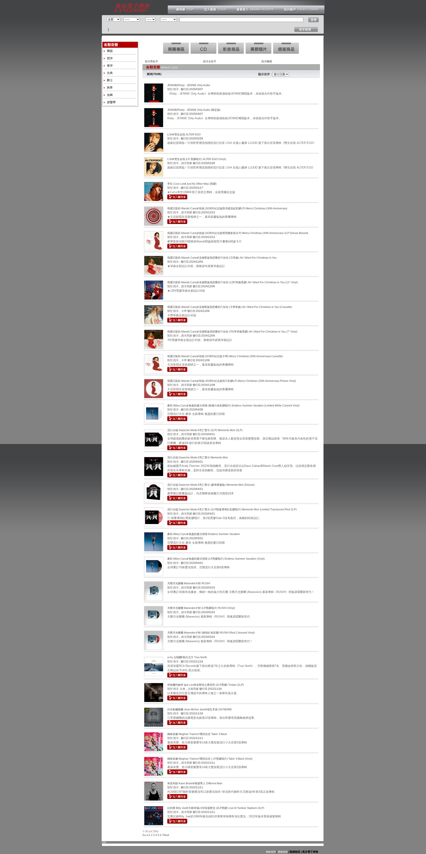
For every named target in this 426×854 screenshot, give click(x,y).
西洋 (110, 58)
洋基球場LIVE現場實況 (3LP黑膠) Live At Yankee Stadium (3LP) (226, 808)
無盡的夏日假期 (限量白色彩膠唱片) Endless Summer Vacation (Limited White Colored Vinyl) (244, 405)
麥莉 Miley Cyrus (177, 405)
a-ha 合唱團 (174, 657)
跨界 (110, 87)
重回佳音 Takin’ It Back (213, 734)
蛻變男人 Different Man (208, 783)
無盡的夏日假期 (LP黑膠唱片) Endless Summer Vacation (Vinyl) (227, 558)
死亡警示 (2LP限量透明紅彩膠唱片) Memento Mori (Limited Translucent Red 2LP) (248, 509)
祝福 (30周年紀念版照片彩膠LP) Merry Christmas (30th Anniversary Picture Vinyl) (247, 380)
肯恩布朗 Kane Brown (180, 783)
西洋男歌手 (151, 61)
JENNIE (172, 85)
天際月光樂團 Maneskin (181, 583)
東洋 (110, 65)
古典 (110, 73)
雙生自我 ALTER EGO (187, 134)
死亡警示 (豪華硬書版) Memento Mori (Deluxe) (227, 484)
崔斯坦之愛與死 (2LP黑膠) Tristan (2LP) (220, 684)
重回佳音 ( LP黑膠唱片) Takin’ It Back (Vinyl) (226, 758)
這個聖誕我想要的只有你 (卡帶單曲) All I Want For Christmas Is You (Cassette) (245, 307)
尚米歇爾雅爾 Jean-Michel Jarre (186, 709)
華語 (110, 51)
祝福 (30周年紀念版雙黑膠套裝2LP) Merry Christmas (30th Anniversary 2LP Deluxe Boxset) (253, 233)
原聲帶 (111, 102)
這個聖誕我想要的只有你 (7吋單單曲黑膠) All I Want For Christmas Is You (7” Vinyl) (248, 331)
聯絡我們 (271, 851)
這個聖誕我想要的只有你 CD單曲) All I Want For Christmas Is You (238, 257)
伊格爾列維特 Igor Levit (181, 684)
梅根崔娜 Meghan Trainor (183, 734)
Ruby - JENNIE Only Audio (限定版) (199, 109)
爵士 (110, 80)
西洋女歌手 (209, 61)
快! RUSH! (204, 583)
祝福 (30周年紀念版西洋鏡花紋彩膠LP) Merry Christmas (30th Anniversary (243, 208)
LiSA (170, 134)
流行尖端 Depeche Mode (182, 430)
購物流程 (282, 851)
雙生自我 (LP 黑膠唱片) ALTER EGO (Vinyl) (200, 159)
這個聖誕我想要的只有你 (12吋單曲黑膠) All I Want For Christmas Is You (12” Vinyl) (248, 282)
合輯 (110, 95)
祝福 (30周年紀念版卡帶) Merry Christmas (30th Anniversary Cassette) (241, 356)
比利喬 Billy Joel (177, 808)
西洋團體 (266, 61)
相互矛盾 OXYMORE (219, 709)
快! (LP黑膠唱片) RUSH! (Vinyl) (216, 608)
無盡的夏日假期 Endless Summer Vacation (214, 534)
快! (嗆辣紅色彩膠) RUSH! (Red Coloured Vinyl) (226, 632)
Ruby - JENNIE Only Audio (194, 85)
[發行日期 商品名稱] (280, 74)
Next (166, 835)
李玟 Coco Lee (176, 183)
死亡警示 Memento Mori (213, 457)
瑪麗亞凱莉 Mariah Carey (182, 208)
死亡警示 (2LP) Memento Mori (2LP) (221, 430)
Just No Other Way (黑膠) (201, 183)
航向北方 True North (195, 657)
